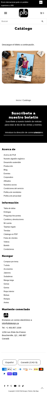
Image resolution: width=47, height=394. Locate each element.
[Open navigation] (5, 13)
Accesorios (8, 269)
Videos (6, 242)
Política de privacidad (12, 196)
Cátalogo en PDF (11, 234)
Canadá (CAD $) (29, 362)
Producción (8, 166)
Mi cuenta (8, 223)
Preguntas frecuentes (12, 216)
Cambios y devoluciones (14, 219)
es (41, 2)
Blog (5, 170)
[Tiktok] (23, 386)
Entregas (7, 212)
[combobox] (23, 21)
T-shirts (7, 265)
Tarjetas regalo (10, 227)
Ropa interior (9, 291)
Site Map (36, 391)
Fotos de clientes (10, 238)
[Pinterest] (7, 386)
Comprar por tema (11, 262)
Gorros (6, 288)
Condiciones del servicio (14, 188)
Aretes (6, 302)
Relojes (7, 299)
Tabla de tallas (9, 208)
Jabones (7, 273)
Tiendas (7, 231)
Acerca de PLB (10, 155)
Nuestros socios (10, 185)
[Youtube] (14, 386)
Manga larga (9, 280)
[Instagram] (19, 386)
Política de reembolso (12, 192)
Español (9, 362)
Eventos (7, 174)
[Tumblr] (11, 386)
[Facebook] (4, 386)
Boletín (6, 245)
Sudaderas (8, 276)
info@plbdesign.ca (10, 323)
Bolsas (6, 295)
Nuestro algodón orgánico (14, 159)
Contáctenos (9, 249)
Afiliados (7, 181)
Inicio (18, 100)
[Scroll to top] (42, 388)
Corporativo (8, 177)
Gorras (6, 284)
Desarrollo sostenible (12, 162)
